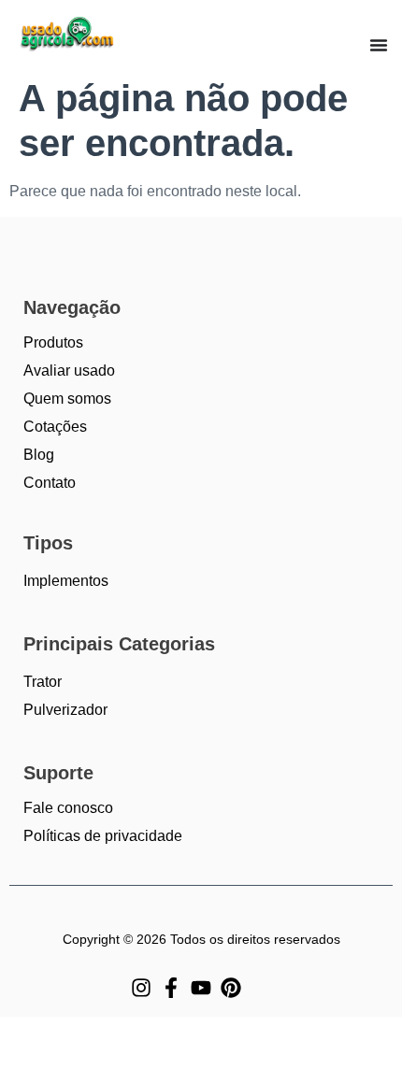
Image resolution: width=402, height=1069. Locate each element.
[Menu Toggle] (379, 45)
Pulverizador (65, 710)
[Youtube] (201, 987)
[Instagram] (141, 987)
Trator (42, 682)
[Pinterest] (231, 987)
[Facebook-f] (171, 987)
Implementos (65, 581)
